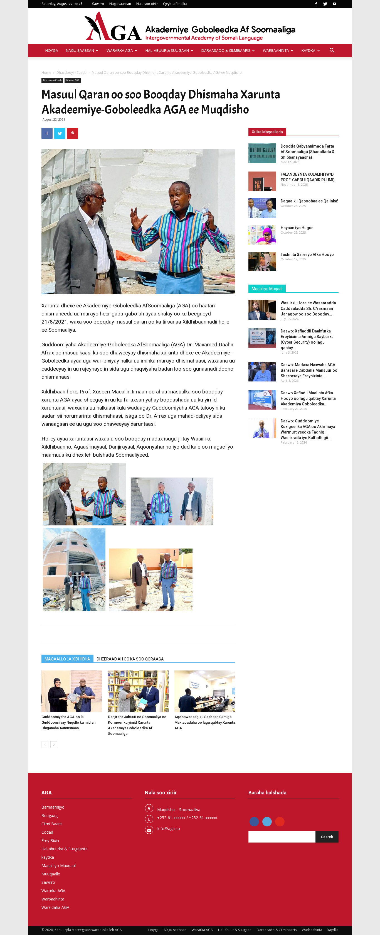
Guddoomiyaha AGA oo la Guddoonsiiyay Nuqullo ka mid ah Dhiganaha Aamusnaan (68, 722)
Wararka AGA (120, 50)
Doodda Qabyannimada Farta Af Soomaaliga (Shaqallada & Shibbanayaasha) (307, 152)
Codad (47, 832)
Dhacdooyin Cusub (71, 72)
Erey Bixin (50, 840)
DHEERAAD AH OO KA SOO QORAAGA (130, 659)
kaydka (308, 50)
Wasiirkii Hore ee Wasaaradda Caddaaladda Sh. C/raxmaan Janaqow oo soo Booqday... (308, 308)
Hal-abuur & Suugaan (167, 50)
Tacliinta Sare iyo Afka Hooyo (307, 254)
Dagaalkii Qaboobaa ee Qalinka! (309, 201)
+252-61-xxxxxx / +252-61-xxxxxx (187, 817)
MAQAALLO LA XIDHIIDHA (67, 659)
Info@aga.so (168, 828)
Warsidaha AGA (55, 907)
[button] (332, 51)
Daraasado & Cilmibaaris (225, 50)
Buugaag (49, 815)
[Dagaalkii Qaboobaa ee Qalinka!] (262, 208)
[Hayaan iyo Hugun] (262, 234)
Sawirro (98, 4)
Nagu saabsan (120, 4)
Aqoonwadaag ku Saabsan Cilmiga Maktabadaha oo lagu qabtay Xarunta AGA (204, 722)
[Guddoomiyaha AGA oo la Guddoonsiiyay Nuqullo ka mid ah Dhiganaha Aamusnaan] (71, 691)
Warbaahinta (276, 50)
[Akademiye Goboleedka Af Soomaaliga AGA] (190, 26)
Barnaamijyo (53, 807)
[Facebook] (316, 4)
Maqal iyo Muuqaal (58, 865)
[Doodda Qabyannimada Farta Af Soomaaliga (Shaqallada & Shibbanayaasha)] (262, 153)
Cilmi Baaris (52, 823)
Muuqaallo (50, 874)
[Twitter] (325, 4)
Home (46, 72)
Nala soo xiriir (147, 4)
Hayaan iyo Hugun (297, 228)
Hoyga (51, 50)
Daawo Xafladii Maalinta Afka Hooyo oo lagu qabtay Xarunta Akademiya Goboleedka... (308, 398)
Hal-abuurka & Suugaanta (64, 848)
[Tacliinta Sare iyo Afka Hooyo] (262, 261)
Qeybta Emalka (175, 4)
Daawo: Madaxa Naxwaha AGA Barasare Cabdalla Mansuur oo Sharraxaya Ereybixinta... (309, 370)
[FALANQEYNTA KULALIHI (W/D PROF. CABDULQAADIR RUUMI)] (262, 181)
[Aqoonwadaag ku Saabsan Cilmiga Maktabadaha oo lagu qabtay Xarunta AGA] (204, 691)
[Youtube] (334, 4)
